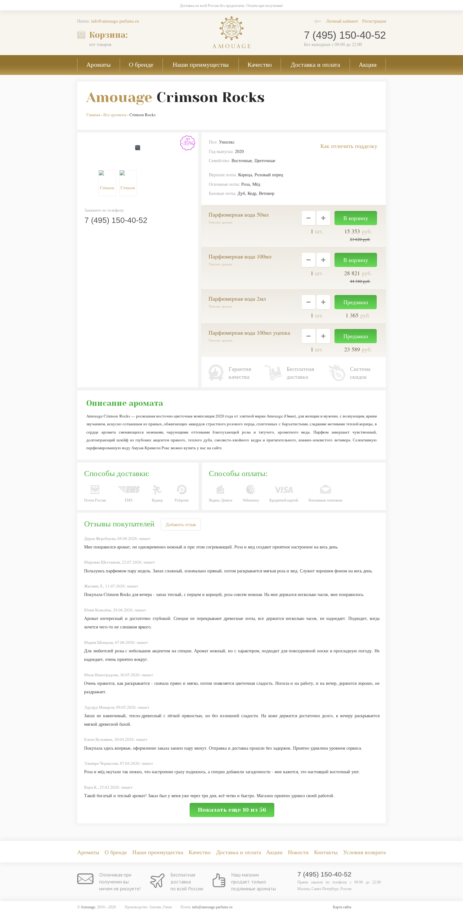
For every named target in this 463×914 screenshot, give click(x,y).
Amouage (119, 97)
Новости (298, 852)
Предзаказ (355, 302)
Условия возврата (364, 852)
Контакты (326, 852)
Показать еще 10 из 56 (232, 810)
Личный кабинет (342, 21)
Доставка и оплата (315, 64)
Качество (260, 64)
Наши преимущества (201, 64)
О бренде (141, 64)
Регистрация (374, 21)
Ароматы (98, 64)
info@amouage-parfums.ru (115, 21)
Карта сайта (342, 907)
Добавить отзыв (181, 524)
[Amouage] (231, 32)
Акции (368, 64)
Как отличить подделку (348, 146)
